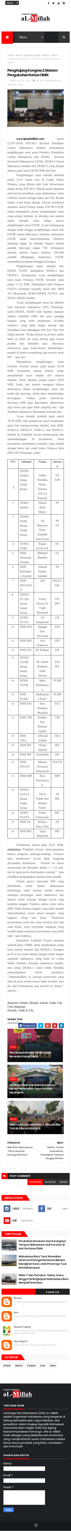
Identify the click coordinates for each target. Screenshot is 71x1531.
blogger (50, 1182)
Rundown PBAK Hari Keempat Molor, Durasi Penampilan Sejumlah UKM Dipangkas (32, 1088)
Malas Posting (22, 1326)
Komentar (52, 1292)
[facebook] (48, 3)
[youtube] (59, 3)
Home (10, 55)
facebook (35, 1182)
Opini (13, 1047)
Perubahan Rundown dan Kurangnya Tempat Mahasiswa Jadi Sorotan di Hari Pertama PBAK (42, 1244)
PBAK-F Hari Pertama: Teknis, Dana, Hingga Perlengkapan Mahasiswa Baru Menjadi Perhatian (44, 1278)
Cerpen (31, 1365)
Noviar (18, 1298)
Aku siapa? (21, 1341)
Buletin (45, 55)
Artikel (7, 1365)
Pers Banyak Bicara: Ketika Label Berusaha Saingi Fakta (30, 1054)
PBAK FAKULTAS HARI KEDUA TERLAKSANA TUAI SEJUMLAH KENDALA (35, 1126)
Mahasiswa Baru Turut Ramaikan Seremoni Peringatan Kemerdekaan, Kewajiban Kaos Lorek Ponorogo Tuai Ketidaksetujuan (42, 1262)
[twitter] (53, 3)
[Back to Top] (36, 1525)
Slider (54, 55)
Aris (16, 1312)
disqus (63, 1182)
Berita (19, 55)
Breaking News (32, 55)
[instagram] (64, 3)
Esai (43, 1365)
